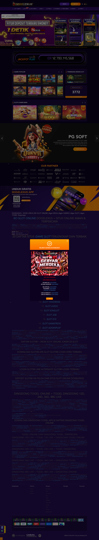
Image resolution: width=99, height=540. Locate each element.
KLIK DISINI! (53, 282)
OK (49, 298)
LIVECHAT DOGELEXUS (49, 290)
